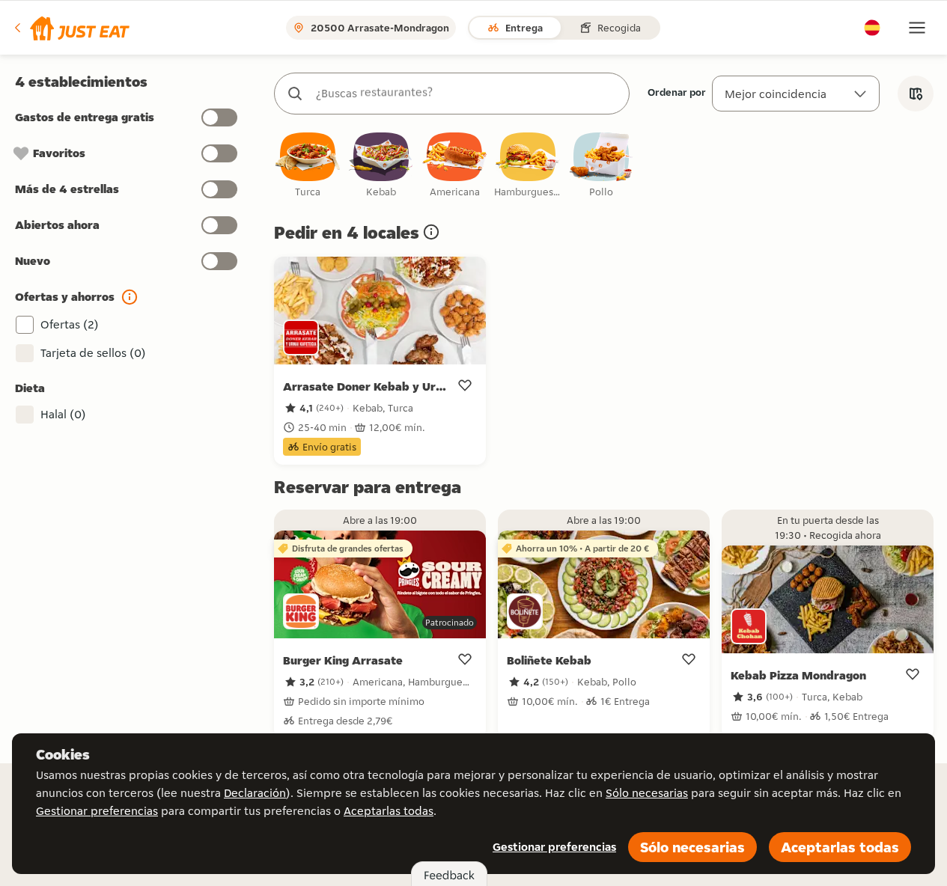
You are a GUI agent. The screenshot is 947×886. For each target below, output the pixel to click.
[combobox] (467, 94)
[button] (71, 28)
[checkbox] (307, 165)
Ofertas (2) (69, 324)
